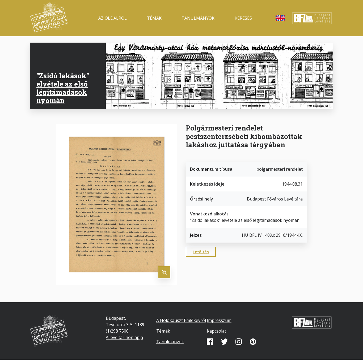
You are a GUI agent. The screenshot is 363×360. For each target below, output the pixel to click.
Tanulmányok (198, 18)
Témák (154, 18)
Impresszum (219, 320)
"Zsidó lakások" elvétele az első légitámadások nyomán (62, 88)
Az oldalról (112, 18)
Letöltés (201, 251)
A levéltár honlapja (124, 337)
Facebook (210, 341)
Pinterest (253, 341)
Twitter (224, 341)
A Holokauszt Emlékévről (181, 320)
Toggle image (164, 272)
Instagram (238, 341)
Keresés (243, 18)
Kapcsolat (216, 331)
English (280, 18)
